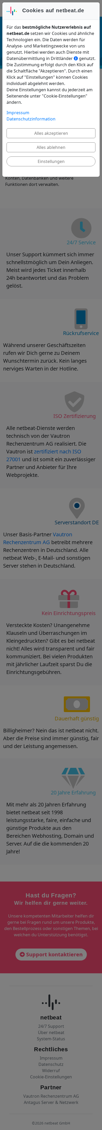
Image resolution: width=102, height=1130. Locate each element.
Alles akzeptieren (51, 133)
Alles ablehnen (51, 147)
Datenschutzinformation (31, 119)
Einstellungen (51, 161)
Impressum (18, 113)
